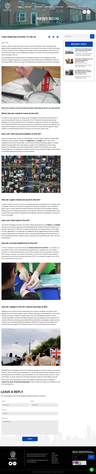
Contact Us (71, 7)
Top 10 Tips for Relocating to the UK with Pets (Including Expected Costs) (84, 60)
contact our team (7, 382)
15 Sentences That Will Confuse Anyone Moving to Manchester (83, 49)
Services (28, 7)
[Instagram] (88, 12)
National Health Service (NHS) (38, 247)
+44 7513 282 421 (31, 462)
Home (20, 7)
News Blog (49, 7)
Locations (38, 7)
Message (5, 418)
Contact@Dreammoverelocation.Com (37, 460)
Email (32, 401)
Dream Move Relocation (22, 382)
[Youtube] (84, 12)
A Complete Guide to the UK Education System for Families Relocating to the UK (83, 72)
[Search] (92, 36)
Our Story (60, 7)
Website (4, 410)
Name (3, 401)
